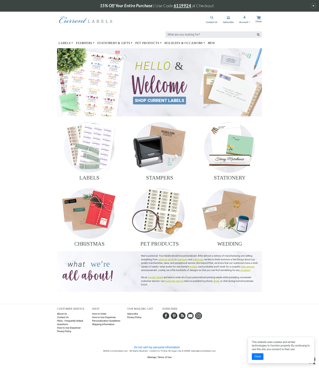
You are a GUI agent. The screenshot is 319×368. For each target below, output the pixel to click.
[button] (244, 20)
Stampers (159, 178)
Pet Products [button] (147, 43)
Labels (89, 178)
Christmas (89, 244)
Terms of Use (165, 357)
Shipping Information (103, 324)
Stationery (230, 178)
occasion (245, 270)
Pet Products (159, 244)
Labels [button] (65, 43)
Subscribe (132, 313)
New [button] (211, 43)
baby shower (248, 266)
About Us (62, 313)
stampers (182, 259)
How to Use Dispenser (69, 327)
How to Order (99, 313)
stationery (198, 259)
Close (257, 356)
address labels (166, 259)
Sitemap (151, 357)
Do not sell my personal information (157, 347)
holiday (194, 266)
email (216, 281)
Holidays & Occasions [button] (183, 43)
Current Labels (155, 277)
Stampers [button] (84, 43)
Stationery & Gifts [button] (113, 43)
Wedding (229, 244)
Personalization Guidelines (106, 320)
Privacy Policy (64, 331)
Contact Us (63, 317)
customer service (174, 281)
